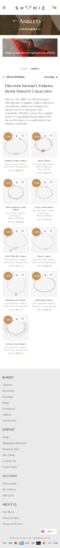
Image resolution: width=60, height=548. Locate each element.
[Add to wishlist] (23, 136)
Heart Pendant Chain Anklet (16, 208)
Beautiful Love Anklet (16, 300)
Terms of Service (12, 523)
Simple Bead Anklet (44, 300)
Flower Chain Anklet (16, 344)
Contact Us (9, 461)
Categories (28, 29)
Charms (7, 384)
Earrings (7, 396)
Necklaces (8, 408)
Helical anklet (44, 256)
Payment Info (10, 449)
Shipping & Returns (14, 443)
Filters (49, 77)
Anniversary (9, 166)
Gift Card (8, 495)
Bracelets (8, 390)
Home (24, 68)
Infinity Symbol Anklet (16, 160)
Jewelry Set (9, 420)
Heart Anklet (44, 160)
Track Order (9, 467)
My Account (9, 483)
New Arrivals (44, 169)
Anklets (23, 164)
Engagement (22, 166)
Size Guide (8, 455)
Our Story (8, 512)
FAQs (5, 437)
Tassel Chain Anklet (44, 207)
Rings (5, 402)
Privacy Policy (10, 518)
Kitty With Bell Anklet (16, 256)
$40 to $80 (11, 213)
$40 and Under (11, 164)
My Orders (8, 489)
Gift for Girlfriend (44, 166)
